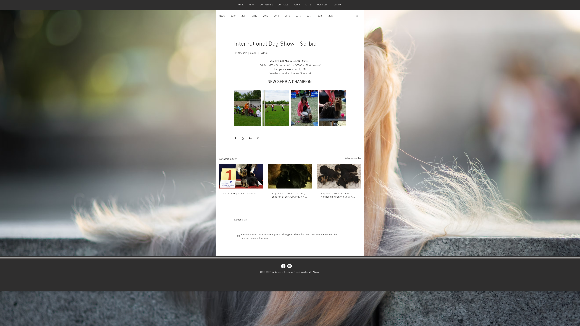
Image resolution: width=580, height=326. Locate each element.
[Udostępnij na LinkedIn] (250, 138)
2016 (298, 15)
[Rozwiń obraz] (247, 108)
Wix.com (316, 272)
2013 (265, 15)
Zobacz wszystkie (353, 158)
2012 (254, 15)
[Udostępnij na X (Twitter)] (243, 138)
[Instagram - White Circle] (289, 266)
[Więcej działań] (344, 36)
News (222, 15)
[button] (357, 15)
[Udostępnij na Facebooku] (235, 138)
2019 (331, 15)
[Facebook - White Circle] (283, 266)
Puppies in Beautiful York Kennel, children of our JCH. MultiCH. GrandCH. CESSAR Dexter (337, 195)
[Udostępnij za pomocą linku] (257, 138)
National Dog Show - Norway (239, 193)
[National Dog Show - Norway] (241, 176)
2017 (309, 15)
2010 (233, 15)
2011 (244, 15)
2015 (287, 15)
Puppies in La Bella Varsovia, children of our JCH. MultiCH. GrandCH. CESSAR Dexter (288, 195)
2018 (320, 15)
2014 (276, 15)
